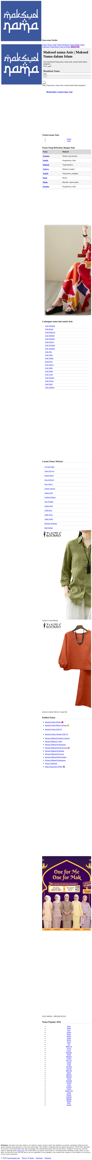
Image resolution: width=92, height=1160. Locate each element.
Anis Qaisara (49, 378)
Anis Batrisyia (50, 332)
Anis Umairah (50, 326)
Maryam (69, 1071)
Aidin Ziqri (48, 515)
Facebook (39, 1158)
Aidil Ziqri (48, 510)
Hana (69, 1034)
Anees (69, 139)
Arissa (69, 1089)
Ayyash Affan (49, 467)
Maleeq (69, 1099)
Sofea (69, 1028)
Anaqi (69, 1105)
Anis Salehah (49, 336)
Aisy (69, 1030)
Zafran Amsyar (49, 489)
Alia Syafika (48, 502)
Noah (69, 1065)
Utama (44, 45)
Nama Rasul (54, 47)
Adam (69, 1063)
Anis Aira (48, 352)
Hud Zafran (48, 528)
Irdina (69, 1073)
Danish (45, 160)
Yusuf (69, 1079)
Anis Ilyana (49, 329)
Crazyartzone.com (13, 1158)
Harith (69, 1101)
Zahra (69, 1038)
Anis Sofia (49, 384)
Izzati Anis (49, 362)
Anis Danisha (50, 339)
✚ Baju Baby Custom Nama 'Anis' (59, 92)
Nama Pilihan (75, 45)
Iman (69, 1026)
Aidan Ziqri (48, 506)
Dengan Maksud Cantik (53, 741)
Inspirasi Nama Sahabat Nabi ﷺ (56, 734)
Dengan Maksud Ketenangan (55, 745)
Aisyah (68, 1069)
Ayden (69, 1059)
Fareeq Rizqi (49, 476)
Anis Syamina (50, 345)
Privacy (24, 1158)
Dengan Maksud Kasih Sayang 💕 (57, 748)
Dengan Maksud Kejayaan (54, 754)
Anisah (45, 173)
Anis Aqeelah (50, 349)
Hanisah (46, 165)
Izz (69, 1044)
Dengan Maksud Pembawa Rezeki (57, 738)
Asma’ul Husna (64, 47)
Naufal (69, 1083)
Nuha (69, 1055)
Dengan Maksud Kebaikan (54, 751)
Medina (69, 1057)
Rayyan (69, 1061)
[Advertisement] (66, 113)
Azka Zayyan (49, 471)
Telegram (47, 1158)
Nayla (69, 1040)
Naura (69, 1032)
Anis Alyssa (49, 381)
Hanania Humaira (50, 523)
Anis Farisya (49, 342)
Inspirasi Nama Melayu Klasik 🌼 (57, 725)
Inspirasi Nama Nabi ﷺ (53, 729)
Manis (45, 182)
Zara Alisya (48, 484)
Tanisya (46, 169)
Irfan (69, 1103)
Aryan (69, 1048)
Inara (69, 1042)
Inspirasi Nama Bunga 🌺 (54, 722)
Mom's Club (75, 47)
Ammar (69, 1087)
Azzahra (69, 1067)
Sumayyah (69, 1091)
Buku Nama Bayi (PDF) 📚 (55, 767)
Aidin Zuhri (48, 519)
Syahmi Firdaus (50, 497)
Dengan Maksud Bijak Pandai (55, 757)
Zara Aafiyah (49, 480)
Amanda (69, 1081)
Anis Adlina (49, 358)
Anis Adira (49, 355)
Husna (69, 1095)
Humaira (69, 1052)
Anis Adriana (49, 387)
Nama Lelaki (52, 45)
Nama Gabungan (51, 763)
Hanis (45, 178)
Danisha (46, 187)
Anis (69, 141)
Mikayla (69, 1046)
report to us (20, 1150)
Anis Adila (49, 368)
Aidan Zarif (48, 493)
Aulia (69, 1085)
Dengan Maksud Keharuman (55, 760)
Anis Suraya (49, 365)
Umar (69, 1050)
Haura (69, 1036)
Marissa (69, 1077)
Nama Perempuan (63, 45)
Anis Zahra (49, 371)
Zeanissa (46, 156)
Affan (69, 1093)
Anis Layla (49, 374)
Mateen (69, 1075)
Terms (32, 1158)
